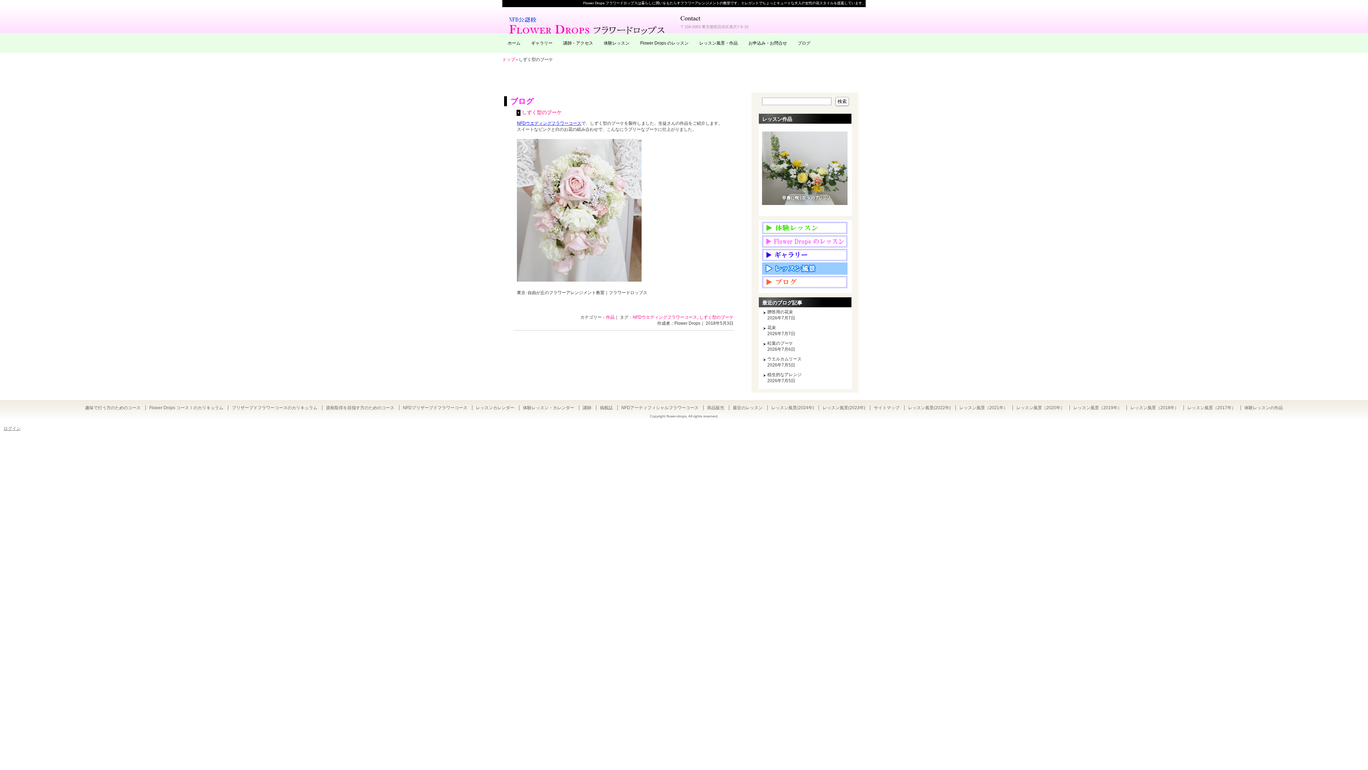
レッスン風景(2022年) (929, 407)
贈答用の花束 (780, 311)
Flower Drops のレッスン (664, 43)
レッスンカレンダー (495, 407)
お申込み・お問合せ (767, 43)
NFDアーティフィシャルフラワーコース (660, 407)
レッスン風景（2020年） (1040, 407)
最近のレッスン (748, 407)
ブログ (804, 43)
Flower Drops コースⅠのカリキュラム (186, 407)
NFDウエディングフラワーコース (665, 317)
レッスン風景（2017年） (1211, 407)
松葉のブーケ (780, 343)
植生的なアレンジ (784, 374)
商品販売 (715, 407)
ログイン (12, 428)
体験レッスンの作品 (1263, 407)
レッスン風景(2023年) (844, 407)
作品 (610, 317)
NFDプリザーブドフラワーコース (435, 407)
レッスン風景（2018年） (1154, 407)
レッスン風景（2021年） (983, 407)
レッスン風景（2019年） (1097, 407)
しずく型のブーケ (542, 112)
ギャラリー (542, 43)
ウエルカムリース (784, 358)
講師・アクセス (578, 43)
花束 (771, 327)
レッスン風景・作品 (718, 43)
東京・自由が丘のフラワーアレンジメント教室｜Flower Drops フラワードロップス (588, 25)
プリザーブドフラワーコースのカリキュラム (274, 407)
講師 (587, 407)
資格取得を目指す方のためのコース (360, 407)
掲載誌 (606, 407)
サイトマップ (887, 407)
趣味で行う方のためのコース (113, 407)
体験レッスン (616, 43)
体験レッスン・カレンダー (548, 407)
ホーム (514, 43)
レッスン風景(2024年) (792, 407)
